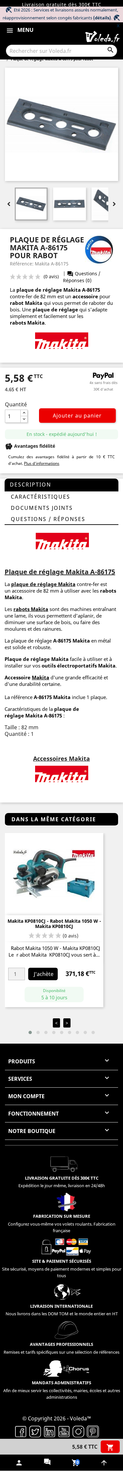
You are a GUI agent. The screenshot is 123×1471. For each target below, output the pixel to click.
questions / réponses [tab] (48, 519)
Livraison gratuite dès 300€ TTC (61, 4)
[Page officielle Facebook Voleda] (20, 1431)
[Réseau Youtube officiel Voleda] (64, 1431)
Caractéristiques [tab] (40, 496)
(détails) (102, 18)
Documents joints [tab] (42, 507)
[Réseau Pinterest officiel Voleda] (92, 1431)
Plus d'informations (41, 463)
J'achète (43, 974)
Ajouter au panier (77, 415)
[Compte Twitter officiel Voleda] (35, 1431)
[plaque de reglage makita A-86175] (61, 340)
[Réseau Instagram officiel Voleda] (78, 1431)
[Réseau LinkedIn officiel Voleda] (49, 1431)
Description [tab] (30, 484)
